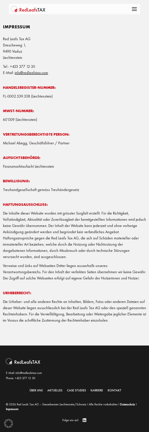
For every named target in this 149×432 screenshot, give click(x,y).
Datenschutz (127, 404)
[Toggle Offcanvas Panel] (134, 9)
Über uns (36, 390)
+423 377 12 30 (25, 378)
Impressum (12, 409)
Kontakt (114, 390)
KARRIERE (97, 390)
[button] (8, 423)
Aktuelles (54, 390)
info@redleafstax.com (29, 373)
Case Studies (76, 390)
